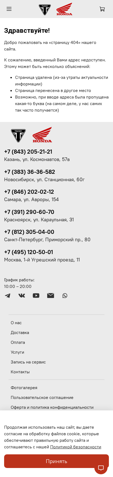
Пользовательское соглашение (42, 397)
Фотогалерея (24, 387)
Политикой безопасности (75, 446)
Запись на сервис (28, 362)
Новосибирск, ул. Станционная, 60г (44, 180)
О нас (16, 322)
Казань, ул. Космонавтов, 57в (37, 159)
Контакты (20, 371)
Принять (56, 461)
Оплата (18, 342)
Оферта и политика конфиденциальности (52, 407)
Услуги (17, 352)
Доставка (20, 332)
